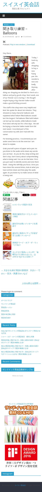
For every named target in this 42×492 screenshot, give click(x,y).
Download (31, 44)
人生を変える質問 (31, 283)
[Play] (4, 41)
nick (18, 37)
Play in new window (17, 44)
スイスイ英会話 (21, 4)
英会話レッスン (8, 25)
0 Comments (27, 37)
